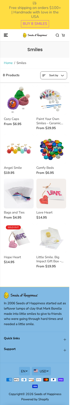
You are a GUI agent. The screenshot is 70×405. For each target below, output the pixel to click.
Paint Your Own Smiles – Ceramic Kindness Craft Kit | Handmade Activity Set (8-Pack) (50, 121)
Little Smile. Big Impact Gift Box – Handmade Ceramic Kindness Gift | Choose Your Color (50, 259)
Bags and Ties (14, 212)
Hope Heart (12, 257)
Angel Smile (13, 168)
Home (8, 63)
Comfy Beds (45, 168)
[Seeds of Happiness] (35, 35)
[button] (6, 35)
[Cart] (63, 35)
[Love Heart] (51, 193)
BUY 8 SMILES (35, 23)
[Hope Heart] (19, 238)
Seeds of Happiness (47, 394)
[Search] (57, 35)
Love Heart (44, 212)
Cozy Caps (11, 119)
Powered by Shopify (35, 399)
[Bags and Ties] (19, 193)
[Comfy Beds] (51, 149)
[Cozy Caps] (19, 100)
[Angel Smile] (19, 149)
